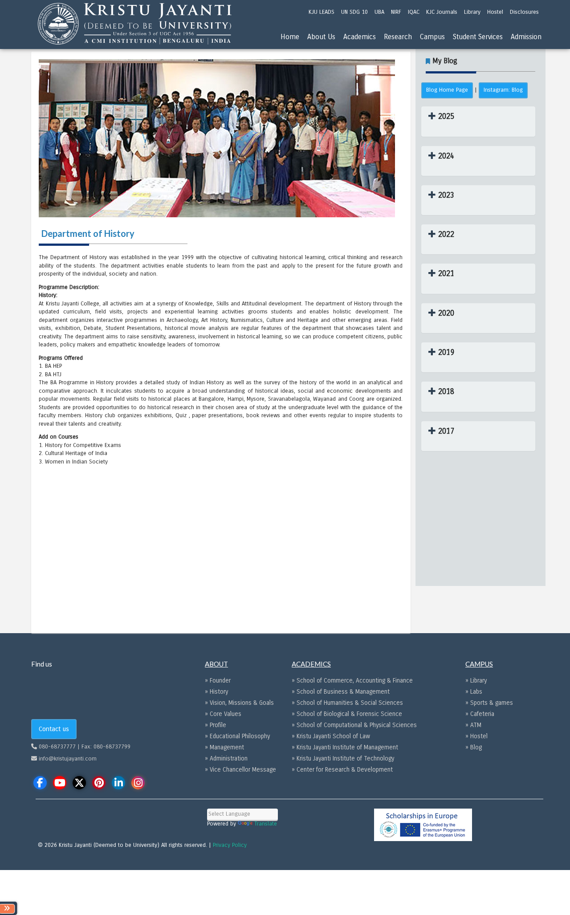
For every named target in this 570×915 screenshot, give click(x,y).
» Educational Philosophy (237, 736)
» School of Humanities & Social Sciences (347, 703)
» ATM (473, 725)
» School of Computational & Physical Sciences (354, 725)
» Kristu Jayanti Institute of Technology (343, 758)
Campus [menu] (432, 37)
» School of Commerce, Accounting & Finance (352, 680)
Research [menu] (398, 37)
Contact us (54, 729)
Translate (265, 823)
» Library (476, 680)
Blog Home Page (447, 90)
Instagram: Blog (503, 90)
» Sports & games (489, 703)
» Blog (473, 747)
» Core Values (223, 714)
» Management (224, 747)
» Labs (473, 691)
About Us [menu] (321, 37)
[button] (441, 116)
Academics (359, 37)
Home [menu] (290, 37)
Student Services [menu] (478, 37)
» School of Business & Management (341, 691)
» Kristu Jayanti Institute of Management (345, 747)
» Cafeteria (479, 714)
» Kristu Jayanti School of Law (331, 736)
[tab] (478, 121)
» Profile (215, 725)
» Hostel (476, 736)
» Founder (218, 680)
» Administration (226, 758)
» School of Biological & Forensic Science (347, 714)
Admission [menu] (526, 37)
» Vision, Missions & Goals (239, 703)
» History (216, 691)
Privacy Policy (230, 845)
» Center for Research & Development (342, 769)
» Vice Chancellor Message (240, 769)
